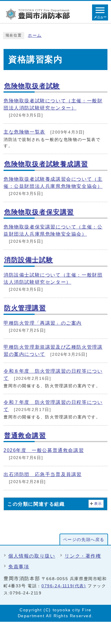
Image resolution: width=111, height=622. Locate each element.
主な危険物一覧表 (24, 131)
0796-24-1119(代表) (63, 586)
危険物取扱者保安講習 (39, 212)
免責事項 (18, 566)
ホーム (35, 35)
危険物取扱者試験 (32, 86)
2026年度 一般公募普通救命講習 (44, 450)
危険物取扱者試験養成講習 (46, 164)
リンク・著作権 (83, 555)
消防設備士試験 (28, 260)
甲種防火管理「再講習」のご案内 (43, 323)
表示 (98, 503)
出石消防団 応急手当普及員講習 (43, 474)
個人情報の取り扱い (31, 555)
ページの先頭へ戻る (83, 539)
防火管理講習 (25, 308)
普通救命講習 (25, 435)
